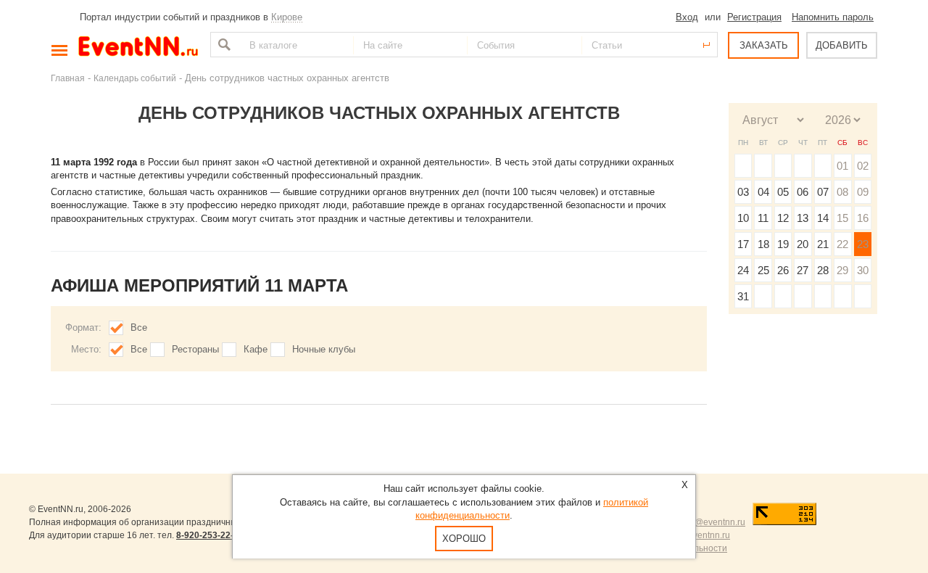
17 (743, 244)
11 (763, 218)
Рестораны (195, 349)
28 (823, 270)
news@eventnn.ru (709, 522)
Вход (687, 17)
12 (783, 218)
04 (763, 192)
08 (842, 192)
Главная (68, 78)
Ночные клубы (323, 349)
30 (863, 270)
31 (743, 296)
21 (823, 244)
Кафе (256, 349)
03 (743, 192)
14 (823, 218)
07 (823, 192)
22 (842, 244)
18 (763, 244)
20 (802, 244)
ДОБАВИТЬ (842, 45)
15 (842, 218)
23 (863, 244)
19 (783, 244)
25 (763, 270)
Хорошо (464, 538)
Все (138, 327)
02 (863, 166)
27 (802, 270)
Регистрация (754, 17)
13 (802, 218)
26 (783, 270)
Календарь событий (135, 78)
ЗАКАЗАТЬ (764, 45)
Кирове (286, 17)
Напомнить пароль (833, 17)
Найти (223, 44)
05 (783, 192)
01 (842, 166)
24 (743, 270)
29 (842, 270)
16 (863, 218)
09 (863, 192)
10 (743, 218)
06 (802, 192)
